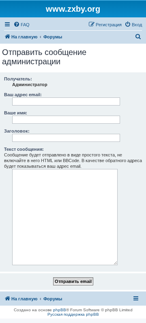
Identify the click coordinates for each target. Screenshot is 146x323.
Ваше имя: (15, 112)
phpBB (59, 310)
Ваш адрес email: (23, 94)
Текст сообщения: (24, 149)
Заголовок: (17, 131)
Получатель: (18, 78)
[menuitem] (21, 25)
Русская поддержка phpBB (73, 314)
